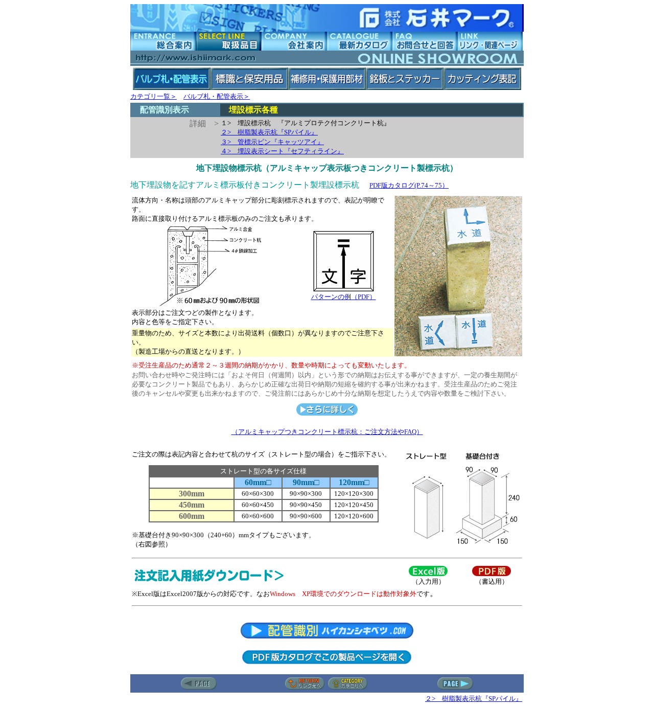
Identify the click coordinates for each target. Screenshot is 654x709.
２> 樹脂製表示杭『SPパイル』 (269, 132)
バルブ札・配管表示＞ (216, 96)
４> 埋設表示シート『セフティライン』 (282, 151)
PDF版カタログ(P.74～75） (409, 185)
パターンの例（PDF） (343, 297)
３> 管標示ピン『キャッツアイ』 (272, 142)
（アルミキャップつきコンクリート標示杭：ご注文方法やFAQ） (327, 432)
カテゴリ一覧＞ (153, 96)
